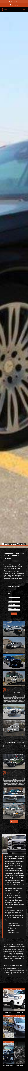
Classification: (11, 604)
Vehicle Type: (11, 596)
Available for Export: (13, 608)
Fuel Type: (10, 600)
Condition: (10, 591)
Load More (14, 821)
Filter (14, 614)
